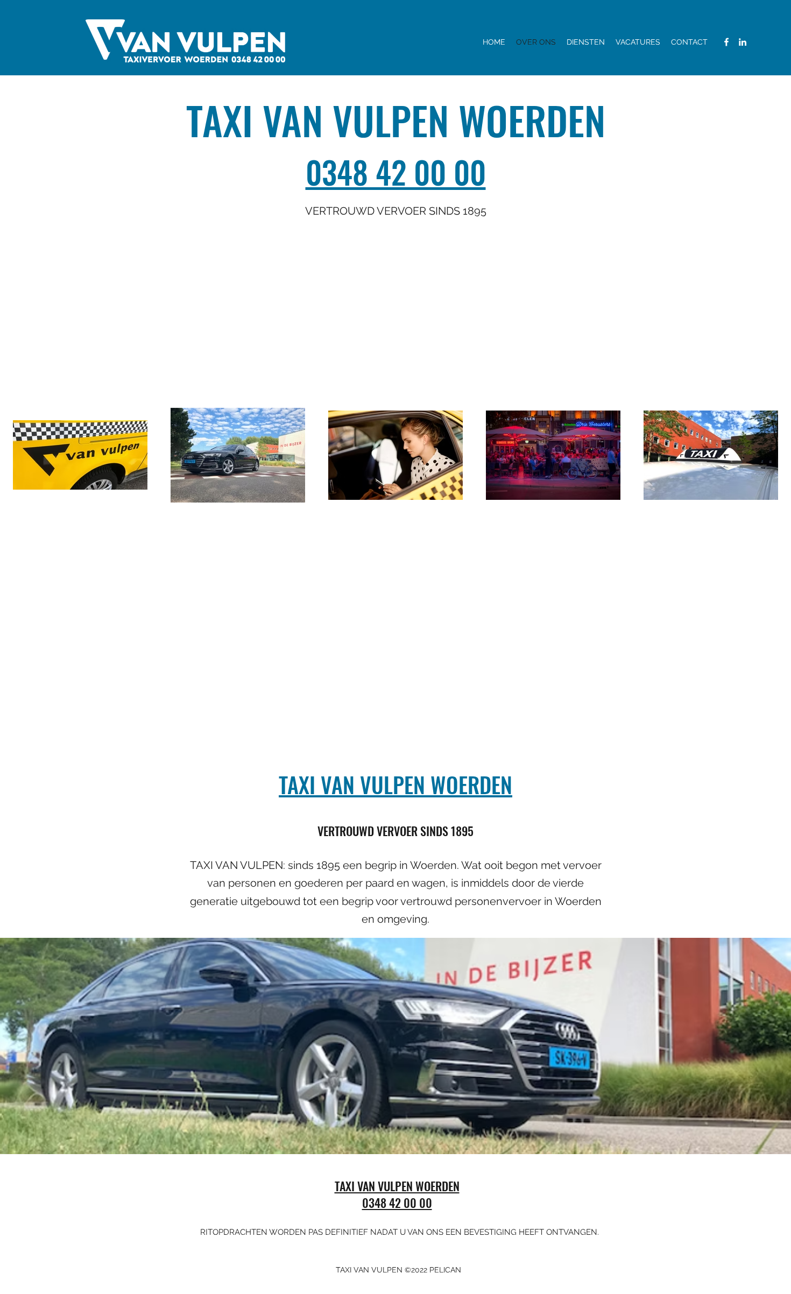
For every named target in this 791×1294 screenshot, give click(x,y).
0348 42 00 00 (396, 171)
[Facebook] (726, 42)
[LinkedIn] (742, 42)
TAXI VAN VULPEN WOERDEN (395, 784)
